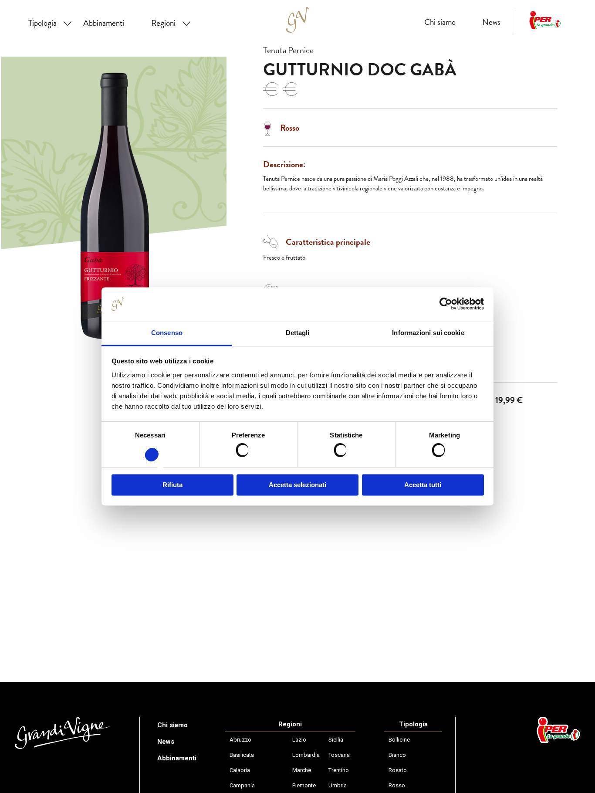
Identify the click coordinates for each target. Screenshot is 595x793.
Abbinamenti (104, 23)
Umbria (337, 785)
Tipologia (42, 23)
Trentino (338, 770)
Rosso (397, 785)
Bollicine (399, 739)
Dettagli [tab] (298, 332)
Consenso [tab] (167, 332)
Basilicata (242, 755)
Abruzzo (240, 739)
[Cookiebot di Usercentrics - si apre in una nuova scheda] (446, 304)
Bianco (397, 755)
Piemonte (304, 785)
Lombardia (306, 755)
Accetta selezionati (297, 484)
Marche (301, 770)
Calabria (240, 770)
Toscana (339, 755)
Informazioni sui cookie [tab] (428, 332)
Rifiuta (172, 484)
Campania (242, 785)
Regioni (163, 23)
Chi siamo (440, 22)
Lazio (299, 739)
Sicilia (335, 739)
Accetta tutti (422, 484)
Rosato (398, 770)
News (491, 22)
